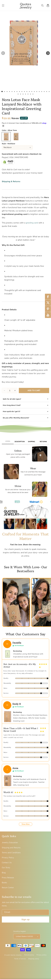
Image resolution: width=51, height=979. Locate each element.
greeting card (32, 223)
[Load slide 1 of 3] (7, 91)
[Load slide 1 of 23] (23, 94)
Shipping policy (33, 959)
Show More (26, 824)
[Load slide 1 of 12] (29, 91)
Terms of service (20, 959)
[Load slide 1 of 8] (19, 91)
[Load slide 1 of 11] (27, 91)
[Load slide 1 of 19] (46, 91)
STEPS (7, 441)
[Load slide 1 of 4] (9, 91)
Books (4, 883)
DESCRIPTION (20, 441)
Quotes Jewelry (16, 955)
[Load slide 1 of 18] (44, 91)
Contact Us (7, 863)
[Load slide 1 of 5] (12, 91)
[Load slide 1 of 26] (30, 94)
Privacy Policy (8, 858)
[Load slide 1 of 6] (14, 91)
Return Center (8, 888)
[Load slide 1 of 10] (24, 91)
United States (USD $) (24, 936)
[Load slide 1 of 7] (17, 91)
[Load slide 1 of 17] (41, 91)
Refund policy (29, 955)
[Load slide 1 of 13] (32, 91)
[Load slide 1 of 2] (4, 91)
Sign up (26, 919)
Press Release (8, 878)
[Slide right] (48, 53)
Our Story (6, 868)
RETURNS (43, 441)
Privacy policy (42, 955)
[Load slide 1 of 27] (33, 94)
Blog (4, 873)
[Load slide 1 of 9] (22, 91)
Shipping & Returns (11, 181)
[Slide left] (3, 53)
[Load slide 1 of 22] (20, 94)
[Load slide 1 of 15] (37, 91)
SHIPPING (31, 441)
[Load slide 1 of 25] (28, 94)
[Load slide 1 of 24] (25, 94)
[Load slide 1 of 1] (2, 91)
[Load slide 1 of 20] (49, 91)
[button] (3, 5)
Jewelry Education (10, 843)
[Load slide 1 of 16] (39, 91)
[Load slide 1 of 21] (18, 94)
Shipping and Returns (11, 848)
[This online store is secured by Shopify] (8, 163)
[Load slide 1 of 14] (34, 91)
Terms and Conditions (11, 853)
